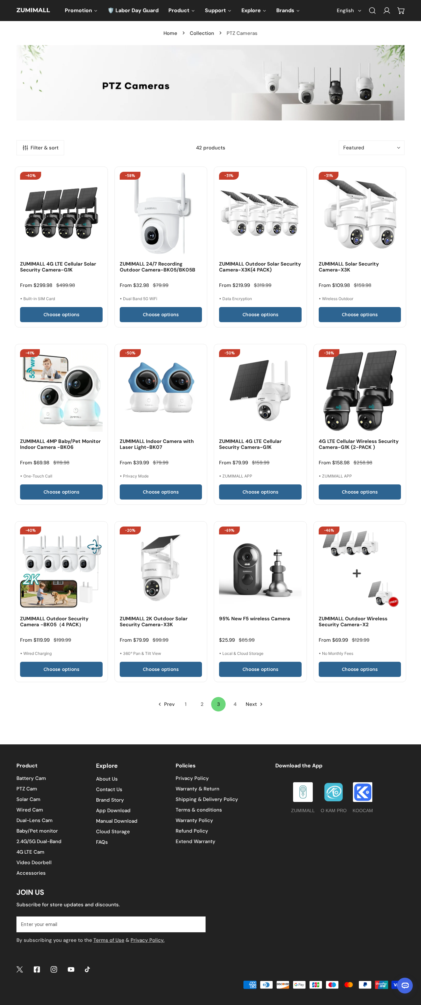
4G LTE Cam (30, 852)
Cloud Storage (113, 831)
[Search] (372, 10)
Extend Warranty (195, 841)
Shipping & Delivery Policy (207, 799)
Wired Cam (29, 810)
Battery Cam (31, 778)
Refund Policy (192, 831)
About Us (107, 779)
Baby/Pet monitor (37, 831)
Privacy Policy (192, 778)
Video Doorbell (34, 862)
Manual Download (116, 821)
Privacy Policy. (147, 940)
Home (170, 33)
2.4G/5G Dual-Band (39, 841)
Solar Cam (28, 799)
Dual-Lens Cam (34, 820)
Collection (202, 33)
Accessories (31, 873)
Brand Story (110, 800)
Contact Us (109, 789)
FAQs (102, 842)
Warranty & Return (197, 789)
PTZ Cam (26, 789)
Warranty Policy (194, 820)
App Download (113, 810)
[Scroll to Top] (409, 970)
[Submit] (197, 924)
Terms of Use (108, 940)
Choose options (61, 315)
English (345, 10)
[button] (401, 10)
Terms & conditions (199, 810)
